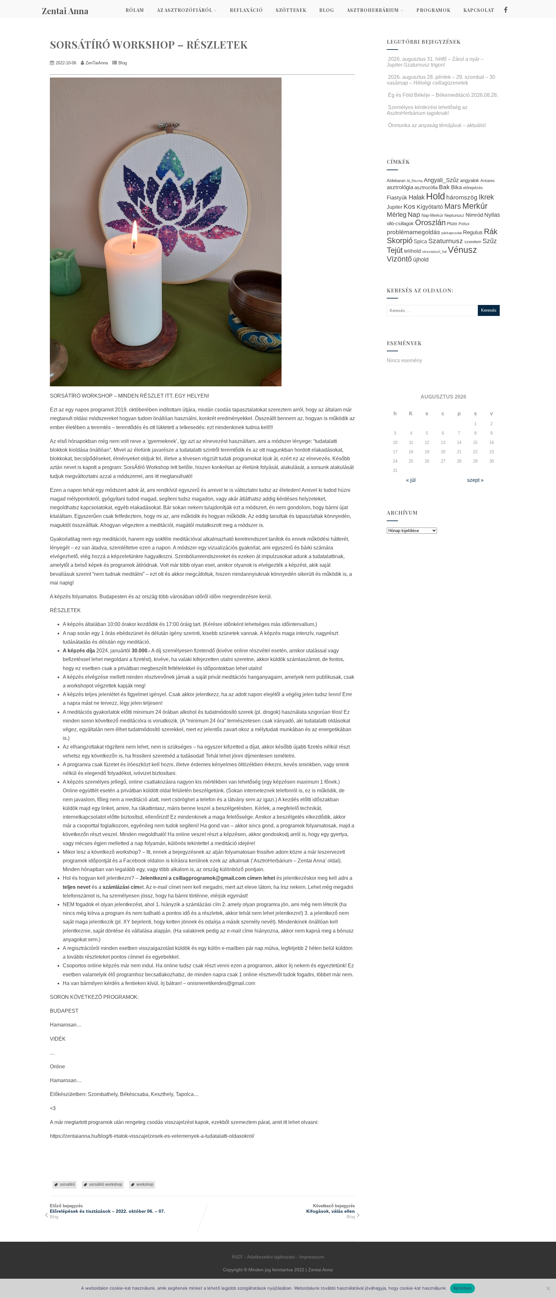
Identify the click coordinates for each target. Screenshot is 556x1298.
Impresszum (311, 1256)
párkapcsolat (451, 233)
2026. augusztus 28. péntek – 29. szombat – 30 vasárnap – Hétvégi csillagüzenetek (441, 80)
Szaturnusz (445, 240)
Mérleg (396, 214)
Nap (414, 214)
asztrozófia (426, 187)
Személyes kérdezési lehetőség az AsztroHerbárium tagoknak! (427, 110)
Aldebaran (396, 181)
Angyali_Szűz (441, 180)
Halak (417, 197)
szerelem (472, 242)
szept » (475, 480)
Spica (420, 241)
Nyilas (492, 214)
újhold (421, 259)
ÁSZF (237, 1256)
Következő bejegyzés (330, 1208)
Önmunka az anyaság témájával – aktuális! (437, 125)
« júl (411, 480)
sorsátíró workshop (105, 1184)
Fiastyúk (397, 197)
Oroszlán (430, 222)
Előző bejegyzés (107, 1208)
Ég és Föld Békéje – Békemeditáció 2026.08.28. (443, 95)
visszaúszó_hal (434, 251)
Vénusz (462, 250)
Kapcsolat (478, 10)
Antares (487, 180)
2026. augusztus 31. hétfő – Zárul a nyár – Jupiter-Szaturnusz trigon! (435, 62)
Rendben (462, 1288)
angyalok (469, 180)
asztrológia (400, 187)
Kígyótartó (430, 207)
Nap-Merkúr (432, 215)
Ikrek (486, 197)
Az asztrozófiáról (184, 10)
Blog (326, 10)
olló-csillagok (400, 223)
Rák (490, 231)
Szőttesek (291, 10)
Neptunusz (454, 215)
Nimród (474, 215)
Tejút (395, 250)
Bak (444, 187)
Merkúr (474, 206)
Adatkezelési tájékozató (271, 1256)
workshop (144, 1184)
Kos (409, 206)
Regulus (473, 232)
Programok (433, 10)
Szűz (490, 240)
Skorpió (399, 240)
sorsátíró (67, 1184)
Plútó (452, 223)
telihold (412, 251)
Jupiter (394, 207)
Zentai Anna (65, 10)
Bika (456, 187)
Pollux (464, 224)
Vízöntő (399, 259)
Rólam (134, 10)
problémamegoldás (413, 232)
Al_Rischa (414, 181)
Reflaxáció (246, 10)
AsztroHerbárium (373, 10)
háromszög (461, 197)
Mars (452, 206)
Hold (435, 196)
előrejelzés (473, 187)
